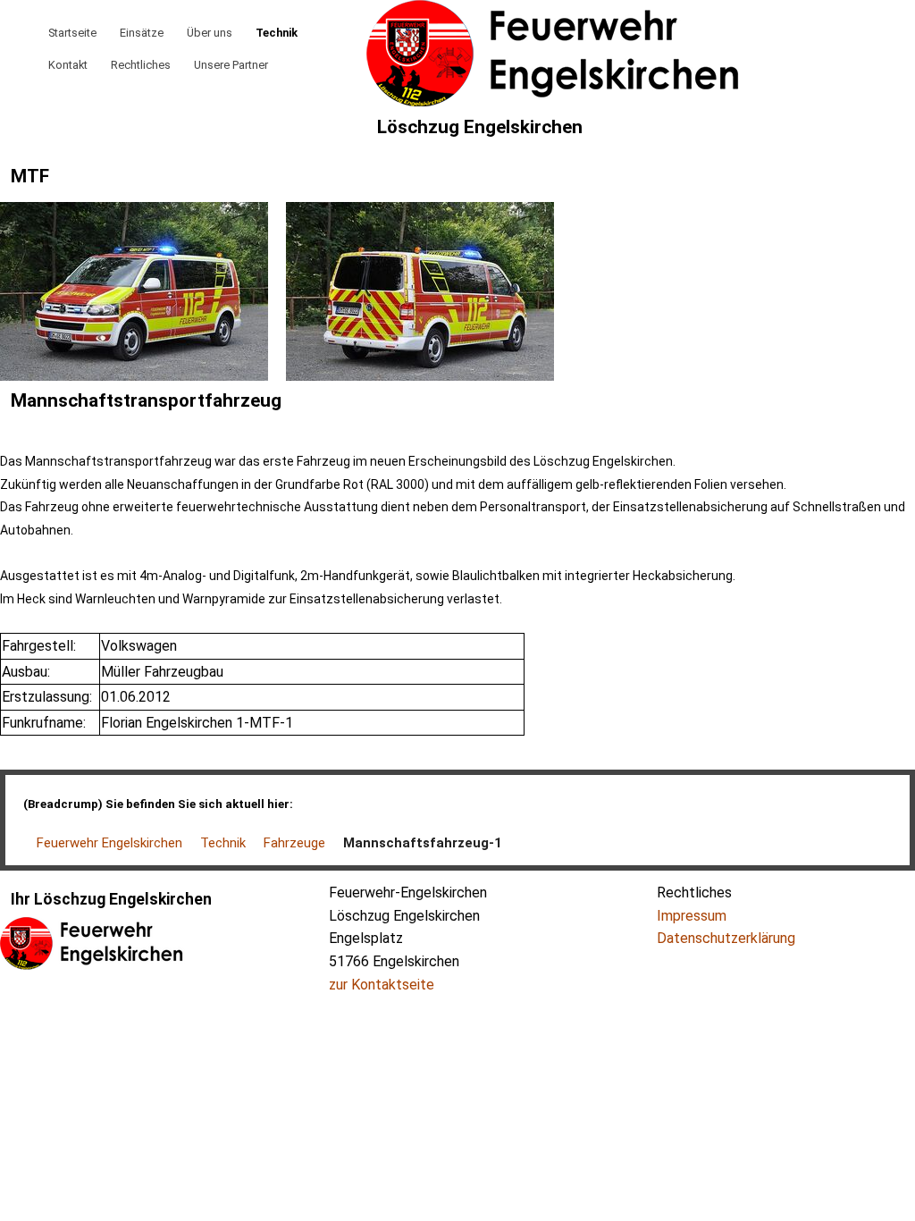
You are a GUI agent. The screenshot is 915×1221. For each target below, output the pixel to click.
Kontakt (68, 65)
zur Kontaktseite (381, 984)
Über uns (209, 32)
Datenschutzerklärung (726, 938)
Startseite (72, 32)
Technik (277, 32)
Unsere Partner (231, 65)
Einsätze (142, 32)
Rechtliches (141, 65)
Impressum (691, 915)
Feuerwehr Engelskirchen (109, 843)
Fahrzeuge (294, 843)
